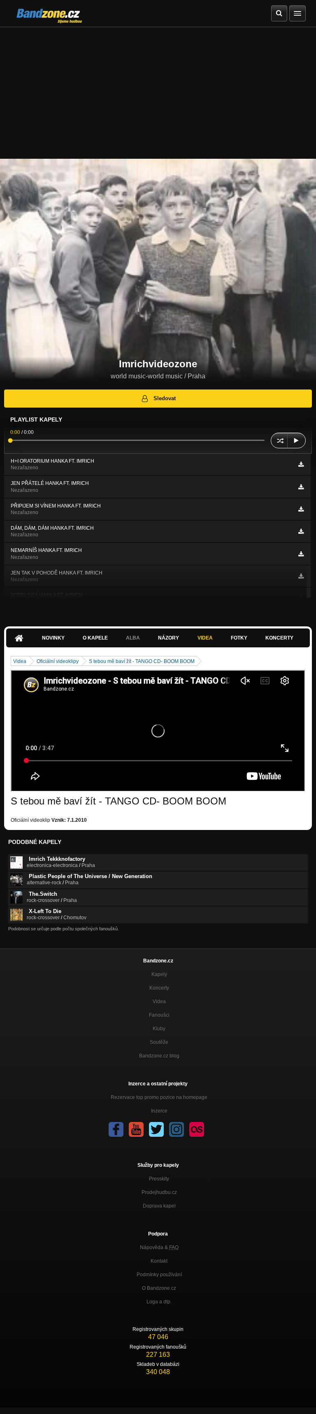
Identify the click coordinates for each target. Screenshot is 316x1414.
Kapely (159, 974)
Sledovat (164, 398)
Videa (205, 638)
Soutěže (159, 1042)
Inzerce (159, 1111)
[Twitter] (156, 1129)
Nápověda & (159, 1247)
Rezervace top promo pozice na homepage (159, 1097)
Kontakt (159, 1261)
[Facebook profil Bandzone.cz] (116, 1129)
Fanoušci (159, 1015)
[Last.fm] (196, 1129)
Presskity (159, 1179)
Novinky (53, 638)
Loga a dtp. (159, 1302)
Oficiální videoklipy (58, 661)
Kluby (159, 1029)
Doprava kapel (159, 1206)
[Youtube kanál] (136, 1129)
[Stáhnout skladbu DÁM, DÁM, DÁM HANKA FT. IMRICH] (301, 531)
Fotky (239, 638)
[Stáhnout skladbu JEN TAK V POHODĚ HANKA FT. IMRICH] (301, 576)
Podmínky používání (159, 1274)
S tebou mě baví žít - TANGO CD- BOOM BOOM (142, 661)
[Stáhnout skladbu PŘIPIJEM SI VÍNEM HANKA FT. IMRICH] (301, 509)
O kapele (95, 638)
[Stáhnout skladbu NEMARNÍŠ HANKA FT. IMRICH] (301, 554)
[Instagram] (176, 1129)
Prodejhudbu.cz (159, 1192)
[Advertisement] (158, 88)
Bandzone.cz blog (159, 1056)
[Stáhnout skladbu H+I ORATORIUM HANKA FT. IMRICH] (301, 464)
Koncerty (279, 638)
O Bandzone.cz (159, 1288)
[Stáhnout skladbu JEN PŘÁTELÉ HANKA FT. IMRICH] (301, 487)
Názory (168, 638)
